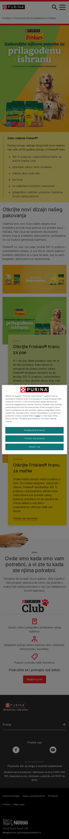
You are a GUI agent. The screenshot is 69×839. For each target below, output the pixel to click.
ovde (37, 416)
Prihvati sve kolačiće (34, 438)
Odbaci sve (34, 447)
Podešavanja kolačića (34, 430)
